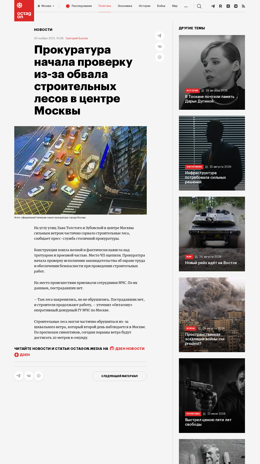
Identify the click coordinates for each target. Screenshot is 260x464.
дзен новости (130, 348)
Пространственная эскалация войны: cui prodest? (204, 339)
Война (161, 6)
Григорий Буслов (77, 38)
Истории (144, 6)
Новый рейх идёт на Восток (211, 263)
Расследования (82, 6)
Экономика (125, 6)
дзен (25, 355)
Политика (105, 6)
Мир (175, 6)
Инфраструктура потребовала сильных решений (205, 177)
